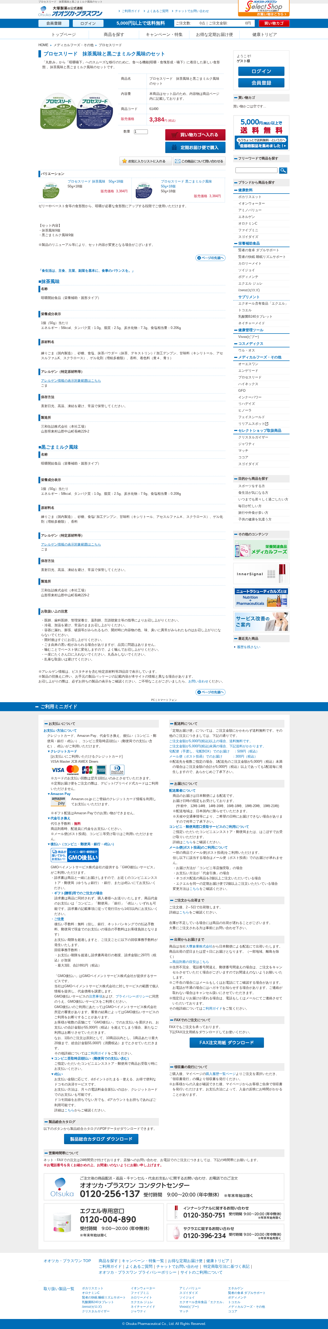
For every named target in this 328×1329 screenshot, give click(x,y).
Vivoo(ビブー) (248, 337)
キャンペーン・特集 (164, 34)
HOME (43, 45)
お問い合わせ (198, 681)
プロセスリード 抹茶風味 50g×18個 (95, 181)
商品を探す (114, 34)
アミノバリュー (250, 210)
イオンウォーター (251, 203)
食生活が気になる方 (253, 493)
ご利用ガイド (131, 11)
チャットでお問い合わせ (192, 11)
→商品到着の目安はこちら (189, 962)
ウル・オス (246, 350)
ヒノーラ (245, 410)
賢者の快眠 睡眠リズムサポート (262, 257)
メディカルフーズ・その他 (74, 45)
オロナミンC (247, 223)
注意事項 (95, 996)
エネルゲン (246, 217)
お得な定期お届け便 (214, 34)
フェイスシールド (251, 417)
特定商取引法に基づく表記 (226, 1266)
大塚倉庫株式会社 (199, 946)
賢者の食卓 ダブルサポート (258, 250)
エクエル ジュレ (250, 283)
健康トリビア (264, 34)
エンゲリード (248, 370)
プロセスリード (110, 45)
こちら (69, 1110)
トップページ (63, 34)
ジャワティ (246, 444)
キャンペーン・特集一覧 (143, 1260)
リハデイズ (246, 404)
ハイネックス (248, 384)
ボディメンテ (248, 277)
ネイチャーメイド (251, 323)
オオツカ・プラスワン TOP (67, 1260)
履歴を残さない (248, 647)
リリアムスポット (251, 424)
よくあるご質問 (157, 11)
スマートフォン (167, 699)
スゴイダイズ (248, 237)
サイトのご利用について (201, 1272)
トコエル (245, 310)
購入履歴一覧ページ (221, 1074)
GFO (241, 390)
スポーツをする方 (251, 486)
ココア (243, 457)
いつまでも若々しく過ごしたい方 (263, 499)
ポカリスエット (250, 197)
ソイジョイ (246, 270)
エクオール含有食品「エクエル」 (263, 303)
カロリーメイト (250, 263)
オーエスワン (248, 364)
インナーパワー (250, 397)
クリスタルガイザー (253, 437)
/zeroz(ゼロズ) (249, 290)
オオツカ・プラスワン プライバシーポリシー (138, 1272)
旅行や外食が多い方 (253, 513)
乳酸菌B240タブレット (255, 316)
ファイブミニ (248, 230)
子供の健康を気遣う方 (255, 519)
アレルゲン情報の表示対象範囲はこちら (71, 380)
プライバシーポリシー (132, 996)
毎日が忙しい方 (250, 506)
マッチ (243, 450)
